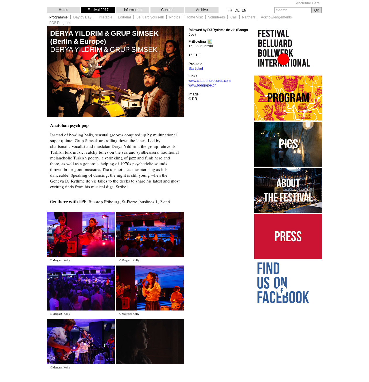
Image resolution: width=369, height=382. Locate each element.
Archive (202, 10)
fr (230, 10)
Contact (167, 10)
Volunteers (216, 17)
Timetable (104, 17)
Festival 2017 (98, 10)
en (244, 10)
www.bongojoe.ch (202, 85)
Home (63, 10)
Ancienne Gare (308, 3)
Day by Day (82, 17)
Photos (174, 17)
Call (233, 17)
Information (133, 10)
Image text (81, 234)
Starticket (196, 69)
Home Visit (194, 17)
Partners (248, 17)
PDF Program (60, 23)
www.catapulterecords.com (210, 81)
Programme (58, 17)
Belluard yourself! (150, 17)
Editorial (124, 17)
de (237, 10)
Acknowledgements (276, 17)
